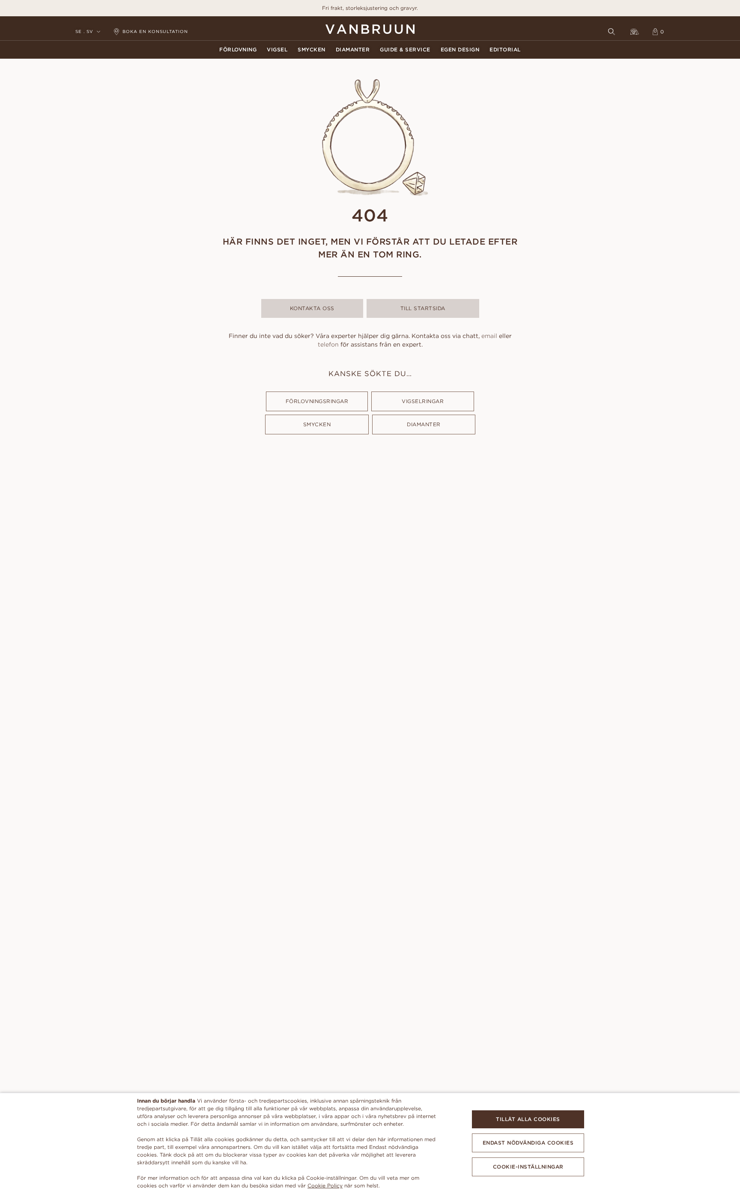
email (489, 336)
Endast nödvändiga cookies (528, 1142)
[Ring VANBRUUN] (634, 32)
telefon (328, 344)
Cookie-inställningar (528, 1166)
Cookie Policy (325, 1185)
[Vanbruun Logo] (370, 29)
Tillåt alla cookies (528, 1119)
